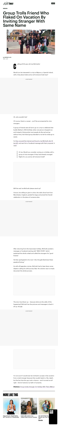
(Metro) (51, 387)
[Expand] (50, 411)
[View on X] (34, 172)
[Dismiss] (55, 411)
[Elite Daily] (8, 3)
